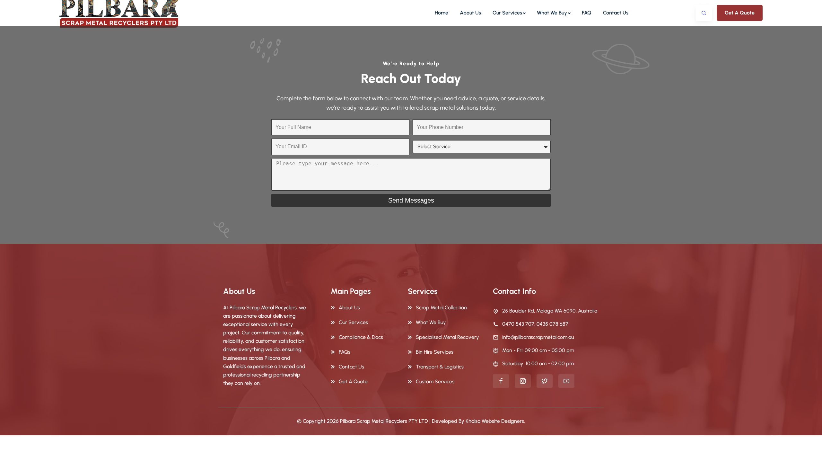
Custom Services (435, 381)
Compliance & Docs (361, 337)
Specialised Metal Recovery (447, 337)
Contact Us (615, 13)
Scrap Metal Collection (441, 307)
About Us (470, 13)
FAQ (586, 13)
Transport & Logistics (440, 367)
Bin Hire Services (434, 352)
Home (441, 13)
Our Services (507, 13)
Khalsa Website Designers (495, 421)
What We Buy (552, 13)
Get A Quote (740, 13)
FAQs (344, 352)
